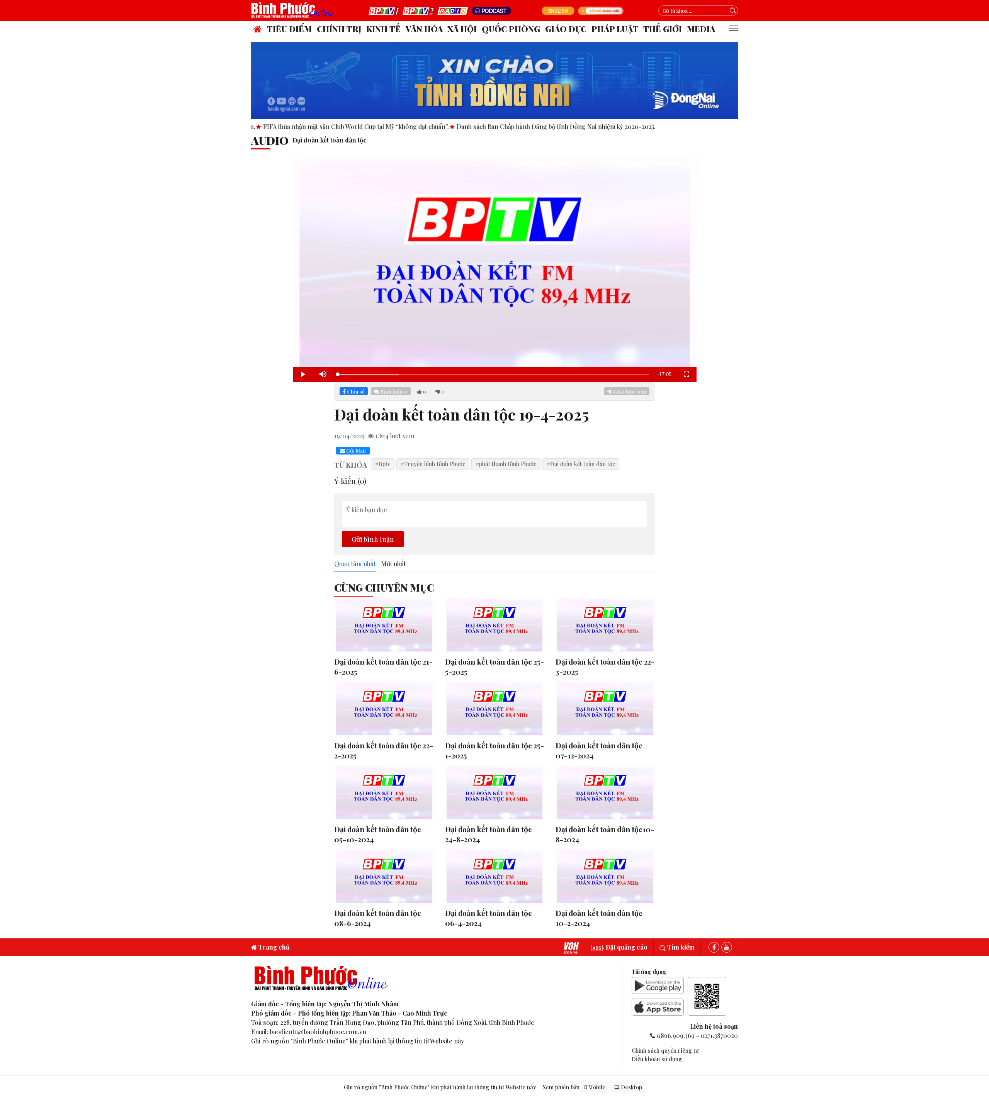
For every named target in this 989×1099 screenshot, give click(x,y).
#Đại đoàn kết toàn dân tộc (581, 464)
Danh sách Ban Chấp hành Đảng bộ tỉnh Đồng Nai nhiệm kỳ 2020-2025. (505, 126)
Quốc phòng (511, 28)
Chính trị (339, 28)
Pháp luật (615, 28)
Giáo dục (565, 28)
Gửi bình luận (373, 538)
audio (270, 140)
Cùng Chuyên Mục (384, 587)
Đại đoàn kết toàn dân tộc (329, 140)
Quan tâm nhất (355, 564)
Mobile (596, 1087)
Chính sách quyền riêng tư (665, 1050)
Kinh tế (383, 28)
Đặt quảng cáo (625, 947)
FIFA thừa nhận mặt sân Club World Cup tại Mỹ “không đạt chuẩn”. (304, 126)
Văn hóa (424, 28)
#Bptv (382, 464)
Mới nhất (393, 564)
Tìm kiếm (680, 947)
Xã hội (462, 28)
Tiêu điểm (289, 28)
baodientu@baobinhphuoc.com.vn (318, 1032)
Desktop (631, 1087)
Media (701, 28)
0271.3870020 (719, 1035)
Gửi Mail (355, 450)
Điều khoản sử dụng (657, 1059)
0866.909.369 (676, 1035)
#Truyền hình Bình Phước (433, 464)
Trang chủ (273, 947)
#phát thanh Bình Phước (506, 464)
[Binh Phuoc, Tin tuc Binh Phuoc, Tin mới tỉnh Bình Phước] (294, 10)
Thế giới (662, 28)
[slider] (493, 374)
